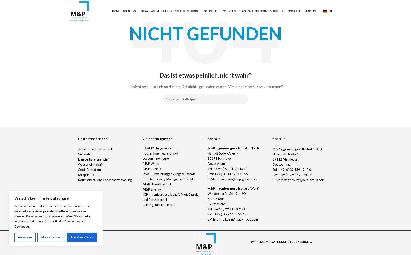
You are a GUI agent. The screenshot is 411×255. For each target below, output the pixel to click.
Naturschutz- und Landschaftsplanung (105, 180)
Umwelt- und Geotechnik (95, 149)
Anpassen (25, 237)
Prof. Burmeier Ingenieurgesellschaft (169, 174)
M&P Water (151, 163)
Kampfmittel (86, 175)
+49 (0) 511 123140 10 (230, 169)
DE (330, 11)
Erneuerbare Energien (93, 159)
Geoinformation (89, 169)
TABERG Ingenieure (157, 148)
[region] (56, 218)
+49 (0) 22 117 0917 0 (230, 209)
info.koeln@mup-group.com (238, 219)
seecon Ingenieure (156, 158)
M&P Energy (152, 189)
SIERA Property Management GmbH (168, 179)
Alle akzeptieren (82, 237)
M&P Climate (152, 169)
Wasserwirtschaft (90, 164)
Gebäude (84, 154)
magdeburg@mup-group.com (304, 180)
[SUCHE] (242, 99)
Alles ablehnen (51, 237)
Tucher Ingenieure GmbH (160, 153)
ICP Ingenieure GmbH (158, 205)
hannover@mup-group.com (238, 179)
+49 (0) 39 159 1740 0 (295, 169)
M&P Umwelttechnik (157, 184)
